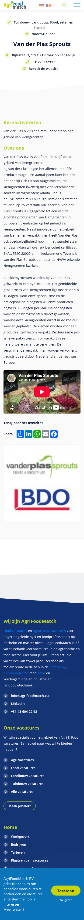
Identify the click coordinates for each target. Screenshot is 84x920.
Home (10, 827)
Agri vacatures (22, 760)
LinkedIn (18, 703)
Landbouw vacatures (27, 776)
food (41, 673)
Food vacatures (15, 630)
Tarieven (18, 852)
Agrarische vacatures (50, 630)
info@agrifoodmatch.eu (30, 695)
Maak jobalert (19, 806)
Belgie (48, 5)
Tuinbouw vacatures (27, 783)
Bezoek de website (43, 68)
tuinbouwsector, (16, 673)
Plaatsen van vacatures (29, 860)
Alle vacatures (22, 791)
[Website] (15, 5)
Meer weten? (14, 909)
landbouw (57, 667)
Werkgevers (20, 836)
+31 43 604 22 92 (24, 711)
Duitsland (41, 5)
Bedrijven (18, 844)
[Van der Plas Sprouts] (42, 483)
